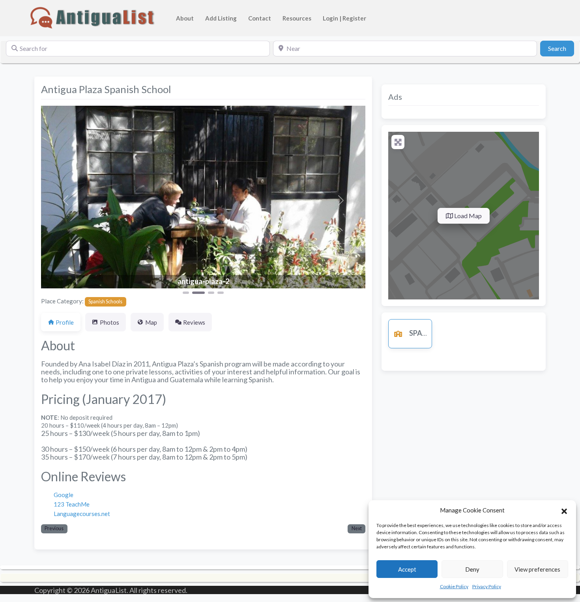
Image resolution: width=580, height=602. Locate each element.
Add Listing (221, 18)
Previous (54, 528)
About (185, 18)
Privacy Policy (486, 586)
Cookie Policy (454, 586)
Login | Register (344, 18)
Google (63, 494)
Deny (472, 569)
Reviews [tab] (194, 322)
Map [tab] (151, 322)
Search (561, 48)
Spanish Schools (105, 302)
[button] (564, 510)
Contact (259, 18)
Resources (297, 18)
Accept (407, 569)
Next (357, 528)
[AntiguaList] (94, 17)
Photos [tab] (109, 322)
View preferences (537, 569)
